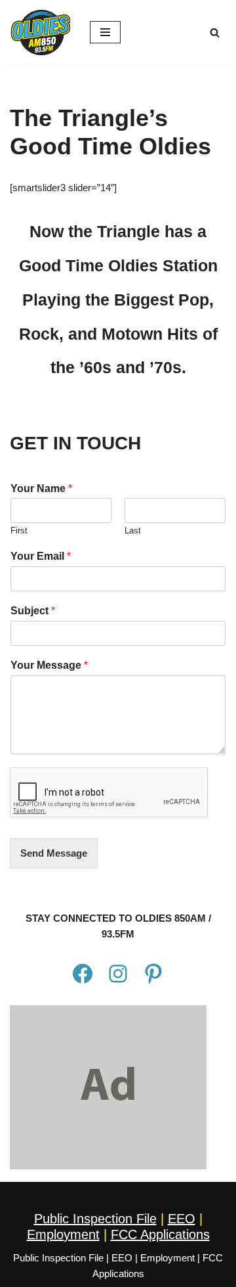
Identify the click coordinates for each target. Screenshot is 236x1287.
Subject (32, 610)
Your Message (49, 665)
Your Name (41, 488)
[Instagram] (118, 973)
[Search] (215, 32)
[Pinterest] (153, 973)
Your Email (40, 556)
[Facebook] (82, 973)
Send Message (53, 853)
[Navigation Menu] (105, 32)
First (19, 530)
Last (133, 530)
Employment (63, 1234)
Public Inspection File (95, 1218)
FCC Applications (160, 1234)
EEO (181, 1218)
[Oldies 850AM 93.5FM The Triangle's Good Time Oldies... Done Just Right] (40, 32)
